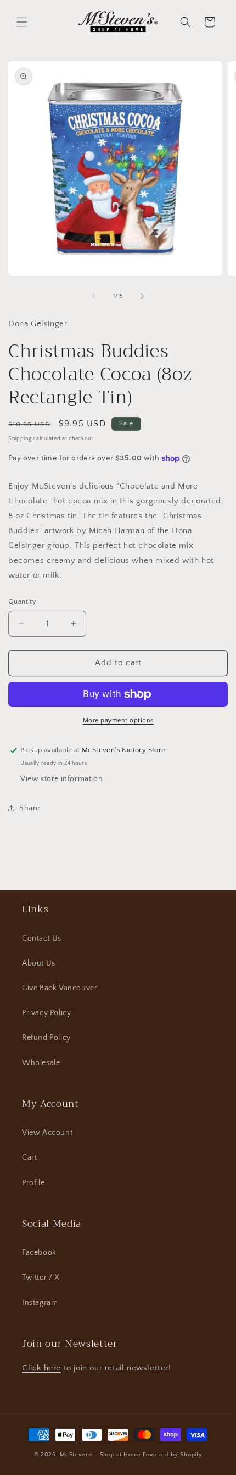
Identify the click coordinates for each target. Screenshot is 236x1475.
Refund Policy (46, 1037)
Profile (33, 1182)
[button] (22, 22)
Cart (29, 1157)
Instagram (40, 1302)
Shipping (20, 439)
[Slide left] (94, 296)
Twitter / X (41, 1277)
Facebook (39, 1252)
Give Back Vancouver (59, 988)
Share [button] (29, 808)
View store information (61, 779)
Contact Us (41, 938)
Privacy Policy (46, 1012)
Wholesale (41, 1063)
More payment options (118, 720)
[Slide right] (142, 296)
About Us (38, 963)
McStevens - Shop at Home (100, 1454)
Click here (41, 1368)
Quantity (22, 601)
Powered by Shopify (173, 1454)
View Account (47, 1132)
